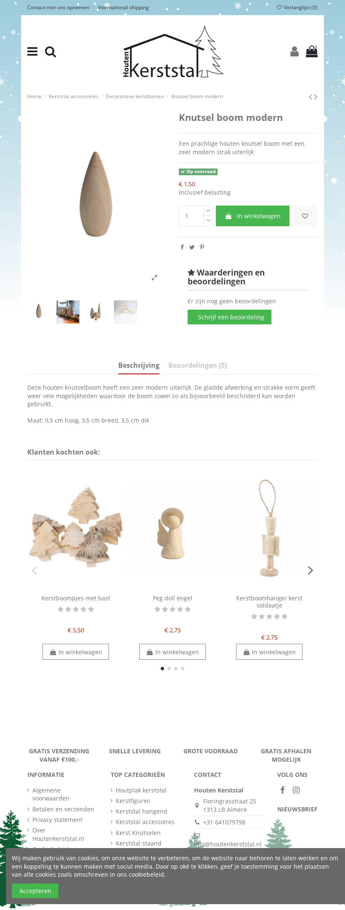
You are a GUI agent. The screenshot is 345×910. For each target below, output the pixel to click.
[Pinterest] (202, 247)
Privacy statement (57, 820)
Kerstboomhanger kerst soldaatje (269, 601)
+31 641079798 (224, 822)
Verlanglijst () (300, 7)
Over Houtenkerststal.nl (58, 834)
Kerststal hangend (141, 811)
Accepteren (35, 891)
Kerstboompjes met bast (75, 598)
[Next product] (316, 96)
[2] (68, 609)
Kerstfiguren (133, 801)
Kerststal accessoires (145, 822)
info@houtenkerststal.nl (228, 844)
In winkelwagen (259, 216)
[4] (83, 609)
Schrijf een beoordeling (231, 317)
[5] (91, 609)
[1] (61, 609)
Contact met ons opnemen (58, 7)
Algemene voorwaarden (50, 794)
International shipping (123, 7)
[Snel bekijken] (82, 588)
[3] (76, 609)
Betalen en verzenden (63, 809)
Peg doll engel (172, 598)
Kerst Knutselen (138, 833)
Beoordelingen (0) (197, 365)
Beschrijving (138, 365)
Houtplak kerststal (141, 790)
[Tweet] (192, 247)
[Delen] (182, 247)
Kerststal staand (139, 843)
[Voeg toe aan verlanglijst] (305, 216)
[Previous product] (311, 96)
